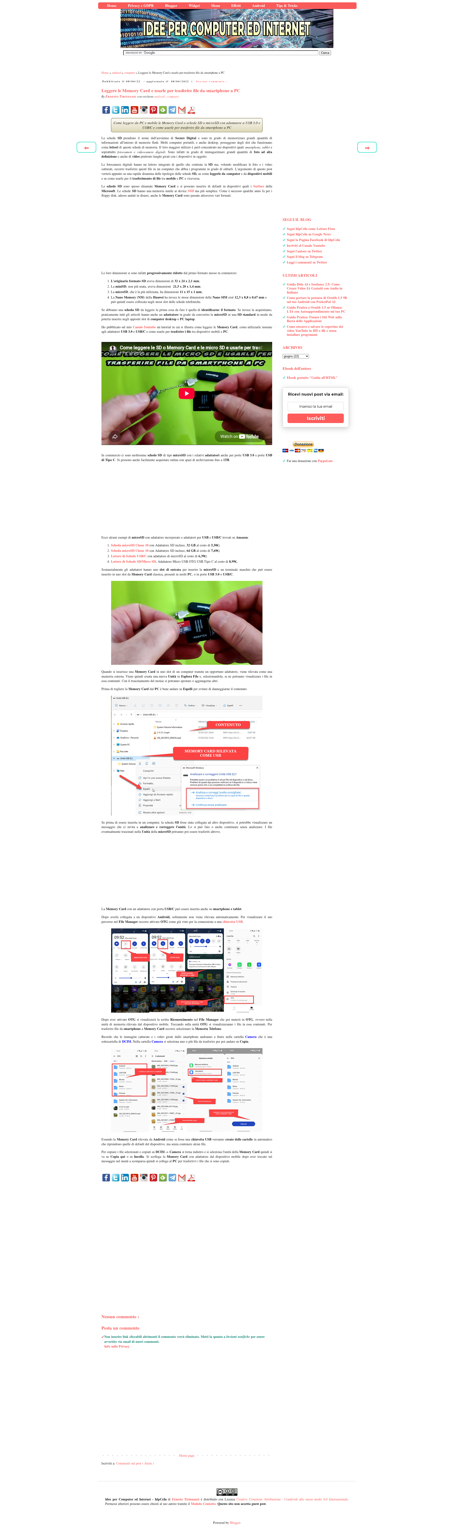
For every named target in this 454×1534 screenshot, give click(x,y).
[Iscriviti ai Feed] (163, 110)
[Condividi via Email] (182, 110)
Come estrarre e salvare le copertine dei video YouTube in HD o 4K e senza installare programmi (315, 330)
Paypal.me (325, 460)
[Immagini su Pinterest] (153, 110)
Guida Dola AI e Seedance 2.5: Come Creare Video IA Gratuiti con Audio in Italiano (314, 288)
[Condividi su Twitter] (115, 110)
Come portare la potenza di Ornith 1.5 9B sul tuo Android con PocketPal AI (317, 299)
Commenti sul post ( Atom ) (135, 1463)
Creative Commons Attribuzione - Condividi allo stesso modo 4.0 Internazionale (292, 1499)
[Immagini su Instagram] (144, 110)
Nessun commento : (212, 81)
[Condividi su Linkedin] (125, 110)
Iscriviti (316, 418)
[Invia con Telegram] (172, 110)
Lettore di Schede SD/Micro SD (133, 561)
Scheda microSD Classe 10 (129, 545)
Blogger (235, 1522)
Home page (186, 1455)
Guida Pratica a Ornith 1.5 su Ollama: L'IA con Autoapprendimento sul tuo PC (316, 309)
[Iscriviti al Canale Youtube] (134, 110)
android (160, 96)
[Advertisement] (186, 234)
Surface (258, 186)
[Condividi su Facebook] (106, 110)
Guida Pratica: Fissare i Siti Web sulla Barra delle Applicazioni (314, 319)
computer (173, 96)
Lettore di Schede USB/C (129, 555)
